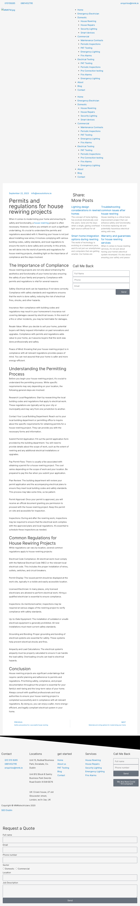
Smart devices (88, 32)
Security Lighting (89, 29)
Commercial (83, 36)
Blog (80, 86)
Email (5, 845)
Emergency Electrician (88, 13)
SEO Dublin (6, 810)
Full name (7, 835)
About (80, 82)
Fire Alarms (86, 55)
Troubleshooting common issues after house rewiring (113, 210)
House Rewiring (88, 21)
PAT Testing (86, 48)
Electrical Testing (86, 59)
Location (7, 872)
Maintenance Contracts (92, 40)
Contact (81, 90)
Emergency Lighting (90, 51)
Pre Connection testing (92, 70)
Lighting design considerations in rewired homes (86, 210)
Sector (6, 865)
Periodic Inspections (90, 44)
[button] (103, 195)
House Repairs (88, 25)
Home (80, 9)
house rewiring (41, 223)
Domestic (82, 17)
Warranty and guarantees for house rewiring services (116, 239)
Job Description (10, 882)
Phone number (10, 855)
